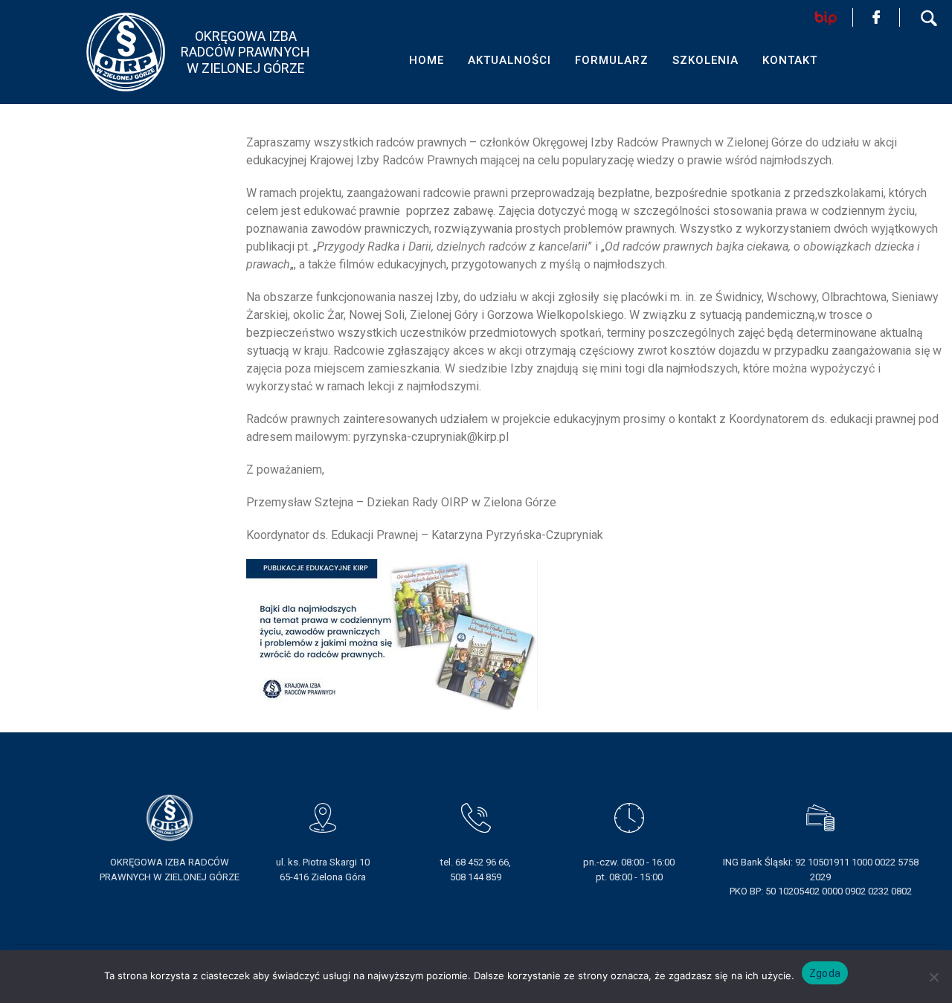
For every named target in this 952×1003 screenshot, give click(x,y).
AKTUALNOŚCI (509, 60)
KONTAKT (789, 60)
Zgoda (824, 973)
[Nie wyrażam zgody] (933, 977)
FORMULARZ (612, 60)
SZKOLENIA (705, 60)
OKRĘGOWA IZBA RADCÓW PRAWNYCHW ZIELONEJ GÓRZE (245, 52)
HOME (426, 60)
